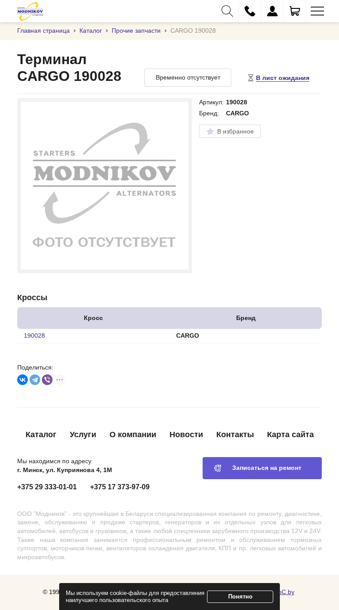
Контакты (235, 434)
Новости (186, 434)
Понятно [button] (240, 596)
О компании (132, 434)
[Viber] (47, 379)
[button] (227, 11)
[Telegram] (35, 379)
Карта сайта (290, 434)
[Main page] (30, 11)
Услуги (83, 434)
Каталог (41, 434)
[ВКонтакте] (22, 379)
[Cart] (295, 11)
